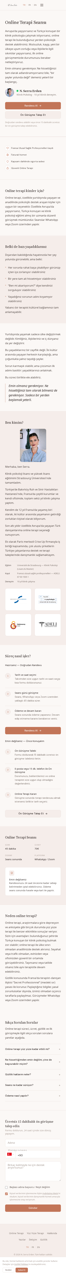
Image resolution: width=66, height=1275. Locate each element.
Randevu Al (31, 105)
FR (30, 5)
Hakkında (52, 1233)
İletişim (33, 1239)
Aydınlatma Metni (50, 1193)
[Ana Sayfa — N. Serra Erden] (12, 5)
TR (24, 5)
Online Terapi (16, 1233)
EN (35, 5)
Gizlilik (43, 1239)
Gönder (33, 1208)
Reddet (8, 1270)
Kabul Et (21, 1270)
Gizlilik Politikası (21, 1264)
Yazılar (22, 1239)
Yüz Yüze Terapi (35, 1233)
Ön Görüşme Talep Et (33, 115)
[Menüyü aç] (42, 5)
